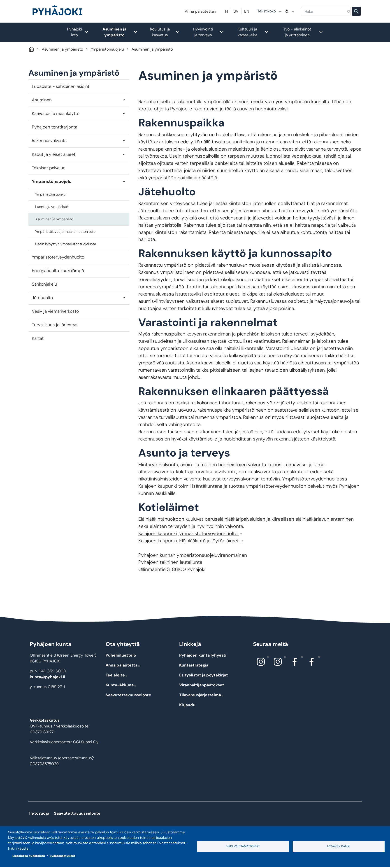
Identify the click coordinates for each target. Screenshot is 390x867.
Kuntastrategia (193, 665)
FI (226, 11)
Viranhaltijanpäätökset (201, 685)
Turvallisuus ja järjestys (54, 325)
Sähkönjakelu (44, 284)
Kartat (38, 338)
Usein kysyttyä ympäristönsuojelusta (65, 244)
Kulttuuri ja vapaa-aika (255, 32)
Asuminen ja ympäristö (122, 32)
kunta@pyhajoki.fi (47, 676)
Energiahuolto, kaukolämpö (58, 270)
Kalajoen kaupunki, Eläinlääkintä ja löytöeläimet (189, 541)
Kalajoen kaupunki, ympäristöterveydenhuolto (188, 533)
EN (246, 11)
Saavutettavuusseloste (128, 694)
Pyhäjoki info (80, 32)
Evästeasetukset (62, 856)
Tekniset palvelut (48, 168)
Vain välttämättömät (243, 846)
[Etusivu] (59, 11)
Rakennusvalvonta (49, 140)
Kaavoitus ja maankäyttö (55, 113)
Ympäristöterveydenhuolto (58, 257)
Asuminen (42, 100)
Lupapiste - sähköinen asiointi (61, 86)
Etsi (356, 11)
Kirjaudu (187, 704)
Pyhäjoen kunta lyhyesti (202, 655)
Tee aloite (115, 675)
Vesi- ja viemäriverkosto (55, 311)
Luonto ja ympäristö (51, 206)
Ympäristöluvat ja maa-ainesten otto (65, 231)
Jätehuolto (42, 298)
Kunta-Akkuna (120, 685)
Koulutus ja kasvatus (167, 32)
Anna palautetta (199, 11)
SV (236, 11)
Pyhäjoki (31, 49)
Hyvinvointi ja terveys (210, 32)
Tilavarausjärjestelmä (200, 694)
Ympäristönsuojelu (107, 49)
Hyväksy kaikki (338, 846)
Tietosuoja (38, 813)
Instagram (261, 662)
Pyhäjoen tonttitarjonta (54, 127)
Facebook (295, 662)
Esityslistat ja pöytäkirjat (203, 675)
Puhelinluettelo (121, 655)
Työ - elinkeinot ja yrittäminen (305, 32)
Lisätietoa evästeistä (28, 856)
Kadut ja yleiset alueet (53, 154)
